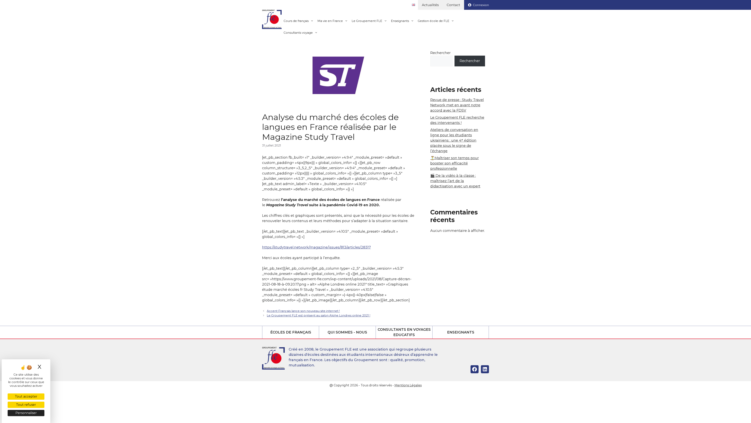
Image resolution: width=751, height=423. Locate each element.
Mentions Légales (408, 385)
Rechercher (440, 53)
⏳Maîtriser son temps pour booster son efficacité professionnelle (454, 163)
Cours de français (296, 21)
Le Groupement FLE (367, 21)
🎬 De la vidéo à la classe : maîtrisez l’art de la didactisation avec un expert (455, 181)
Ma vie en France (330, 21)
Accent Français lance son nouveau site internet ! (303, 311)
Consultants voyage (298, 32)
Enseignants (400, 21)
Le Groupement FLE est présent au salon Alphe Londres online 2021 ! (318, 315)
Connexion (481, 5)
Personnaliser (26, 413)
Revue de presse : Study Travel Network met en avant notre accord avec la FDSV (457, 105)
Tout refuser (26, 405)
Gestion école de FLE (433, 21)
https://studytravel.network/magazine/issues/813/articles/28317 (316, 247)
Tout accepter (26, 396)
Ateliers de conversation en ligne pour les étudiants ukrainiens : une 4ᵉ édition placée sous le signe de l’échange (454, 140)
